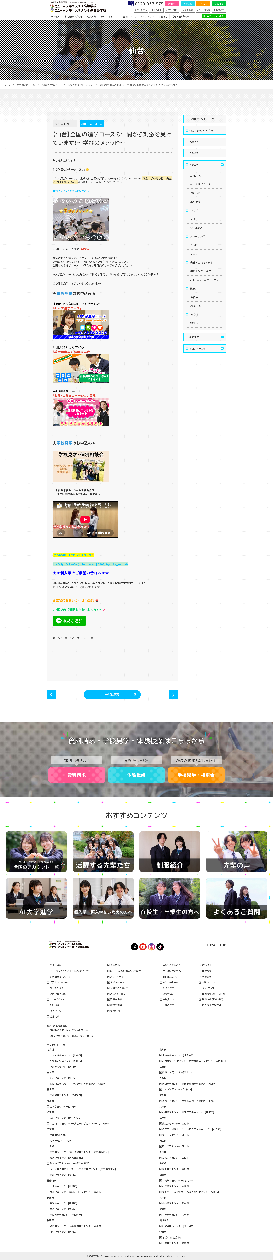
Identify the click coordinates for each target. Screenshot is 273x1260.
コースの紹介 (56, 988)
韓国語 (194, 323)
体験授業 (187, 3)
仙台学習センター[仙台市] (63, 1078)
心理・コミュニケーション (204, 280)
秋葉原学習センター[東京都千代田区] (69, 1163)
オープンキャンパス (109, 16)
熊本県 (163, 1197)
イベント (195, 219)
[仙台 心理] (81, 425)
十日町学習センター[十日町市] (66, 1214)
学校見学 (203, 3)
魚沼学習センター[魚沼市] (63, 1209)
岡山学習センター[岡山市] (176, 1146)
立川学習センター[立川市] (63, 1174)
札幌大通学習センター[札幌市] (66, 1055)
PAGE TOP (218, 944)
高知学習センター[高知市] (176, 1169)
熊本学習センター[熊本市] (176, 1203)
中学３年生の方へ (172, 971)
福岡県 (163, 1174)
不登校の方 (168, 1005)
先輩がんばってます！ (202, 262)
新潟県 (50, 1197)
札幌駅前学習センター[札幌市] (66, 1061)
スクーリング (197, 236)
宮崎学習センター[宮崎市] (176, 1214)
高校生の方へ (141, 10)
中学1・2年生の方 (172, 965)
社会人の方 (168, 988)
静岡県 (50, 1220)
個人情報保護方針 (211, 1005)
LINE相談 (219, 3)
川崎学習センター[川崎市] (63, 1186)
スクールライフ (117, 976)
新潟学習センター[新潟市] (63, 1203)
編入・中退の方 (203, 10)
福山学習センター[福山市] (176, 1135)
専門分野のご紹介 (73, 16)
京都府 (163, 1095)
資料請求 (172, 3)
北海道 (50, 1049)
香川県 (163, 1152)
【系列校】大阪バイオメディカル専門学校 (70, 1030)
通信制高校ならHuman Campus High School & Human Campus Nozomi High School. (127, 1256)
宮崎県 (163, 1209)
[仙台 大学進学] (81, 338)
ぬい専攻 (195, 201)
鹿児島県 (164, 1220)
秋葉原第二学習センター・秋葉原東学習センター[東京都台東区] (83, 1169)
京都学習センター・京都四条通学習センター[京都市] (189, 1100)
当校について (129, 16)
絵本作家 (195, 306)
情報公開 (115, 1010)
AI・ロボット (196, 175)
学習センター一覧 (26, 84)
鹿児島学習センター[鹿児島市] (178, 1226)
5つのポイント (147, 16)
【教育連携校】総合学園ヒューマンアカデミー (73, 1035)
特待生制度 (116, 1005)
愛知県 (163, 1049)
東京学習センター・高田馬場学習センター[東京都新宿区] (79, 1152)
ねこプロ (195, 210)
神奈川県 (51, 1180)
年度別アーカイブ (198, 348)
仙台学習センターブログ (80, 84)
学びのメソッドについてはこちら (71, 191)
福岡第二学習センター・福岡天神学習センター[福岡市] (190, 1192)
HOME (6, 84)
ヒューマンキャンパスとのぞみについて (69, 971)
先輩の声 (194, 141)
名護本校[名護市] (171, 1237)
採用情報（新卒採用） (213, 999)
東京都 (50, 1146)
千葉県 (50, 1129)
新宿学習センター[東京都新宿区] (67, 1157)
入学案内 (91, 16)
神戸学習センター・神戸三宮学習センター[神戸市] (188, 1112)
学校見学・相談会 (196, 775)
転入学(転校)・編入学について (126, 971)
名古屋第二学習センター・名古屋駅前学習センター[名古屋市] (194, 1061)
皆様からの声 (117, 982)
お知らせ (195, 193)
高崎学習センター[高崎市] (63, 1106)
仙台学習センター (51, 84)
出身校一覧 (56, 1010)
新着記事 (194, 337)
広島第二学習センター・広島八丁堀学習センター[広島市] (191, 1129)
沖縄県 (163, 1231)
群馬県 (50, 1100)
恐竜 (193, 288)
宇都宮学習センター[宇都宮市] (66, 1095)
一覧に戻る (112, 694)
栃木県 (50, 1089)
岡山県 (163, 1140)
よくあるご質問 (118, 993)
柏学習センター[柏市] (61, 1140)
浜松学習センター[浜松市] (63, 1231)
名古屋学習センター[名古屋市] (178, 1055)
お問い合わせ (209, 982)
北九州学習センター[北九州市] (178, 1180)
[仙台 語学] (81, 381)
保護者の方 (188, 10)
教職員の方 (219, 10)
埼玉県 (50, 1112)
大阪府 (163, 1078)
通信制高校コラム (119, 999)
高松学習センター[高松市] (176, 1157)
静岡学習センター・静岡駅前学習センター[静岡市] (76, 1226)
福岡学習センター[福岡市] (176, 1186)
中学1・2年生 (172, 10)
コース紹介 (54, 16)
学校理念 (162, 16)
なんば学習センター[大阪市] (177, 1089)
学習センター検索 (215, 16)
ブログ (194, 254)
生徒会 (194, 297)
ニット (193, 245)
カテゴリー (194, 164)
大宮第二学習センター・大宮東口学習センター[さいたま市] (80, 1123)
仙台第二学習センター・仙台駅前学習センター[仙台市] (78, 1083)
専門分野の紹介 (58, 993)
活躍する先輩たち (180, 16)
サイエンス (196, 227)
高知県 (163, 1163)
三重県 (163, 1066)
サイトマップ (208, 988)
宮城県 (50, 1072)
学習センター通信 (200, 271)
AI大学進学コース (200, 184)
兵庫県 (163, 1106)
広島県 (163, 1117)
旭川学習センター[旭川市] (63, 1066)
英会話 (194, 314)
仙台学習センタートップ (201, 119)
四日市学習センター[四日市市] (178, 1072)
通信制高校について (60, 976)
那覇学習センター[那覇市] (176, 1243)
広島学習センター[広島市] (176, 1123)
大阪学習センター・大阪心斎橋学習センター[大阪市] (189, 1083)
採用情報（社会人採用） (214, 993)
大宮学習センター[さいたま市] (65, 1117)
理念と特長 (55, 965)
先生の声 (194, 153)
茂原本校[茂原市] (59, 1135)
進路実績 (54, 1016)
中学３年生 (156, 10)
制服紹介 (54, 1005)
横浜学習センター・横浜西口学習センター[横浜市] (76, 1192)
